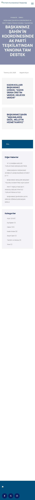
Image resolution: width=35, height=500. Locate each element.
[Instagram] (17, 495)
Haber (9, 227)
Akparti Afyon (24, 73)
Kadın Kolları (11, 231)
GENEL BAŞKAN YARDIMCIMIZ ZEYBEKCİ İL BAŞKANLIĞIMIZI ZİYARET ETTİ (17, 173)
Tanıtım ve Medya (13, 240)
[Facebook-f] (4, 495)
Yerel (8, 244)
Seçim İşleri (11, 236)
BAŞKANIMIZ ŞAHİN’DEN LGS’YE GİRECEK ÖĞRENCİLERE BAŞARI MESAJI (16, 199)
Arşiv (8, 218)
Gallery (21, 17)
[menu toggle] (32, 3)
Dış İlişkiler (10, 223)
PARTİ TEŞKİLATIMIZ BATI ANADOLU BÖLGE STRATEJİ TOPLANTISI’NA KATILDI (14, 189)
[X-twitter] (10, 495)
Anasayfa (13, 17)
